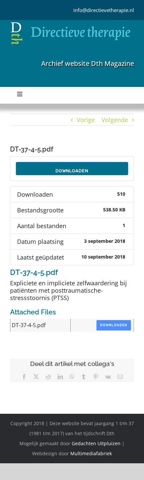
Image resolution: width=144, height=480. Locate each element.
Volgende (114, 120)
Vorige (86, 120)
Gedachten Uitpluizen (96, 443)
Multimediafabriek (91, 453)
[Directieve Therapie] (70, 23)
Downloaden (72, 170)
